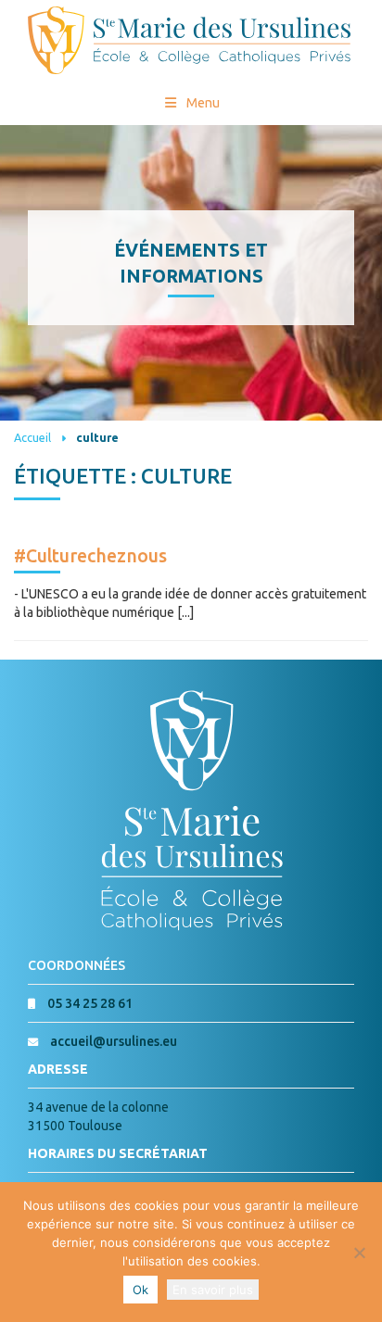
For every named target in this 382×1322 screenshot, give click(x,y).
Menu (203, 102)
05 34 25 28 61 (90, 1003)
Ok (140, 1289)
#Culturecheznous (90, 556)
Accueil (32, 437)
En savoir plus (212, 1289)
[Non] (359, 1252)
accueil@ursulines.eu (113, 1041)
